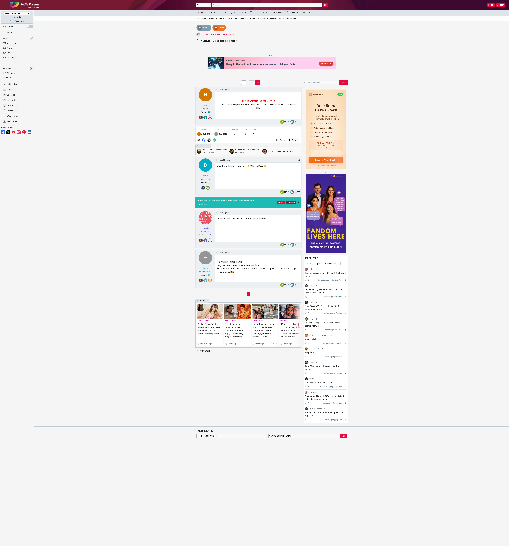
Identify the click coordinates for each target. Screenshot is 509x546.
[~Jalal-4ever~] (216, 134)
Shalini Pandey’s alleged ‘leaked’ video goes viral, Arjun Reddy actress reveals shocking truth (209, 329)
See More (7, 77)
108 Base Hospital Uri (316, 409)
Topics (223, 12)
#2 (299, 160)
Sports (10, 62)
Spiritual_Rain (337, 280)
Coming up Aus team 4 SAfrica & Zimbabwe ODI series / (325, 274)
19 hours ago (328, 356)
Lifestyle (10, 57)
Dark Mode (8, 26)
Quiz (233, 12)
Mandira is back (312, 339)
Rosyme (339, 296)
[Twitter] (8, 132)
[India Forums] (24, 5)
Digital (9, 53)
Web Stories (12, 116)
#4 (299, 252)
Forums (7, 68)
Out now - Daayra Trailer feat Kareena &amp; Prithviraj (323, 324)
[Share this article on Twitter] (209, 140)
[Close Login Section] (298, 202)
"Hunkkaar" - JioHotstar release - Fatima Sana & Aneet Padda (324, 291)
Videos (10, 89)
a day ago (326, 403)
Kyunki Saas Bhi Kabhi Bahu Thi (216, 34)
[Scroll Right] (298, 151)
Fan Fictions (12, 100)
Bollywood (312, 286)
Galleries (11, 95)
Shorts (10, 111)
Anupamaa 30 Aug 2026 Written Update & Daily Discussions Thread (324, 397)
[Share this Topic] (198, 140)
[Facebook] (3, 132)
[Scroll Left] (198, 151)
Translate (19, 21)
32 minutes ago (328, 343)
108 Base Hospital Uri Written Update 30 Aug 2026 (324, 414)
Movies (10, 48)
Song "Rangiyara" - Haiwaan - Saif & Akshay (322, 367)
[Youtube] (13, 132)
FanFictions (262, 12)
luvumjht (338, 356)
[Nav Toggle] (4, 5)
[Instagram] (19, 132)
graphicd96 (338, 386)
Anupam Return (312, 352)
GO (325, 5)
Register (500, 5)
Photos (306, 12)
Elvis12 (339, 330)
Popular (318, 263)
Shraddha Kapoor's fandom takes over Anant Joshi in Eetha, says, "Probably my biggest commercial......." (237, 330)
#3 (299, 212)
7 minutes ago (323, 280)
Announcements (332, 263)
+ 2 (210, 117)
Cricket (311, 269)
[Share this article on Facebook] (204, 140)
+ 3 (210, 240)
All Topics (11, 73)
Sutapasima (337, 403)
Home (9, 32)
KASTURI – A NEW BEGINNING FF (319, 382)
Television (11, 43)
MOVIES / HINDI (203, 321)
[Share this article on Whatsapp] (214, 140)
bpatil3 (339, 343)
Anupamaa (312, 392)
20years (205, 133)
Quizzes (10, 105)
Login (490, 5)
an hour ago (328, 296)
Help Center (12, 121)
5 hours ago (329, 330)
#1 (299, 89)
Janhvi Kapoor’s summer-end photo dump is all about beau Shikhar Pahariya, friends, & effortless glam (265, 330)
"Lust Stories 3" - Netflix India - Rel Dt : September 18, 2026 (323, 308)
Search (343, 82)
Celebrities (12, 84)
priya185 (338, 420)
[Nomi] (199, 134)
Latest (308, 263)
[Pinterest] (24, 132)
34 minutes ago (325, 386)
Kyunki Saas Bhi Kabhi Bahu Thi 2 (320, 335)
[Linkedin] (29, 132)
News (5, 39)
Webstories (279, 12)
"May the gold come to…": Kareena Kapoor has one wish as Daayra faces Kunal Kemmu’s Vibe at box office (291, 330)
